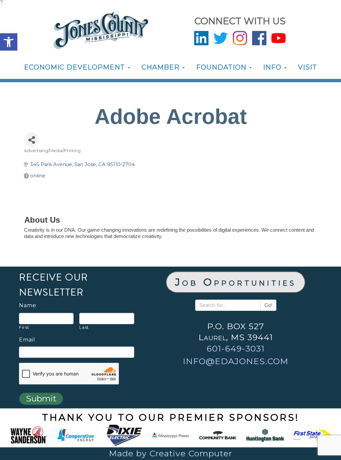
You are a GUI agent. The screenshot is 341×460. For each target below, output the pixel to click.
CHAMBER (161, 67)
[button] (8, 42)
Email (27, 340)
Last (84, 327)
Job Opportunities (235, 282)
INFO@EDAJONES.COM (235, 361)
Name (27, 305)
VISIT (307, 67)
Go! (268, 305)
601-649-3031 (236, 348)
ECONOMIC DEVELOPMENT (75, 67)
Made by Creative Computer (170, 453)
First (24, 327)
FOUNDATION (222, 67)
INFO (273, 67)
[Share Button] (31, 139)
